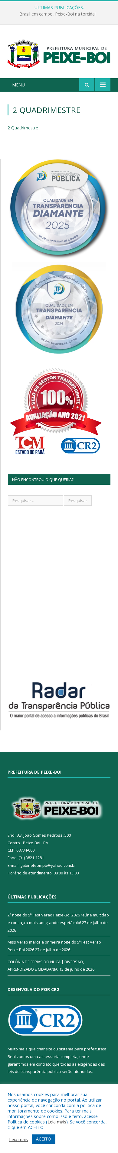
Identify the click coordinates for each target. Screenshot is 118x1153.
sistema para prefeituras (82, 1049)
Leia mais (57, 1121)
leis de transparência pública (34, 1071)
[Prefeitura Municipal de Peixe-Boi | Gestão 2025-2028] (59, 52)
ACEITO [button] (43, 1139)
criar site (44, 1049)
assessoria (49, 1056)
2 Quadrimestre (23, 128)
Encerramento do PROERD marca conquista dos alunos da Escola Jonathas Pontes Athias (60, 14)
